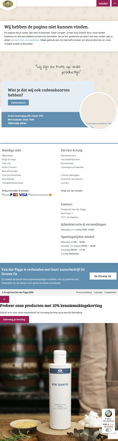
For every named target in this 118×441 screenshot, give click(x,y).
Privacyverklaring (84, 292)
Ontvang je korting (14, 319)
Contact (65, 183)
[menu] (115, 3)
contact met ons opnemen (24, 40)
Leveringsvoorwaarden (72, 167)
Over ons (6, 163)
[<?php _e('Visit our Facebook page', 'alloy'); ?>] (66, 196)
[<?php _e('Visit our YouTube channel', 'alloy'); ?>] (71, 196)
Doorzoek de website (72, 179)
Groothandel (8, 179)
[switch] (108, 430)
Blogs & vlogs (9, 159)
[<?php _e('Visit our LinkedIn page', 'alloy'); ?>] (75, 196)
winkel (103, 3)
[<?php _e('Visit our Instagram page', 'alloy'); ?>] (62, 196)
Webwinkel (7, 155)
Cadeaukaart (18, 102)
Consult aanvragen (70, 175)
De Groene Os (102, 276)
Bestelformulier (10, 171)
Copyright (98, 292)
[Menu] (113, 410)
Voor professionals (11, 175)
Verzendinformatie (70, 159)
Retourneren (67, 163)
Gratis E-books (9, 167)
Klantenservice (68, 155)
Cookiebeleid (110, 292)
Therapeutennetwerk (12, 183)
